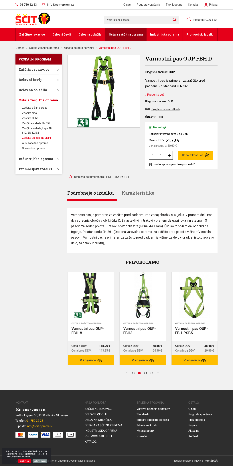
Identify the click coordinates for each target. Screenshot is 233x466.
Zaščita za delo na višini (79, 48)
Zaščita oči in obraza (34, 107)
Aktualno (193, 430)
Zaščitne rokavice (32, 34)
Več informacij (40, 461)
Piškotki (142, 436)
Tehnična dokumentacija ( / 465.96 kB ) (101, 177)
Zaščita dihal (29, 113)
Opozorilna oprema (33, 148)
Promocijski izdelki (199, 34)
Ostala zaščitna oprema (126, 34)
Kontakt (193, 4)
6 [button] (158, 373)
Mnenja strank (145, 430)
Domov (20, 48)
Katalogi (91, 441)
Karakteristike (138, 193)
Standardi (143, 414)
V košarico (88, 360)
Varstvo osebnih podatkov (153, 409)
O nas (127, 4)
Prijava (213, 4)
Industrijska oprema (164, 34)
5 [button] (152, 373)
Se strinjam (24, 461)
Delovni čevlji (61, 34)
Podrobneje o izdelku (90, 193)
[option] (90, 318)
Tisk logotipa (174, 4)
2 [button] (133, 373)
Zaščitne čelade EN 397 (36, 123)
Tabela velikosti (147, 425)
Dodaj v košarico (193, 155)
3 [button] (139, 373)
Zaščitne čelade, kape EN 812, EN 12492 (37, 130)
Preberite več (155, 94)
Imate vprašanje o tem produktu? (174, 164)
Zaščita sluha (30, 118)
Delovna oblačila (89, 34)
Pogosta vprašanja (148, 4)
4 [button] (146, 373)
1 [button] (127, 373)
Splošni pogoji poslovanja (153, 420)
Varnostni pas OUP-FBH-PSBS (191, 330)
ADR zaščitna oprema (35, 143)
